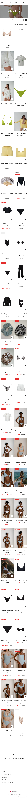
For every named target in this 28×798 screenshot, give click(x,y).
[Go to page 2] (17, 740)
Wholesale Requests (7, 782)
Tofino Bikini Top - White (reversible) (7, 461)
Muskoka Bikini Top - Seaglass (7, 702)
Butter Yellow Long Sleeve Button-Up (21, 134)
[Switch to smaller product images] (26, 19)
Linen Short (21, 399)
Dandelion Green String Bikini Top (7, 134)
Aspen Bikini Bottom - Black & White (7, 285)
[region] (14, 758)
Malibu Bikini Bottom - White (7, 581)
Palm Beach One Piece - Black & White (7, 255)
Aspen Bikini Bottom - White (20, 491)
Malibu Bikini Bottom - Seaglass (21, 551)
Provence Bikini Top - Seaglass (20, 431)
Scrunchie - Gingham (21, 341)
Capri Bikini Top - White (21, 520)
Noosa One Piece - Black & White (21, 194)
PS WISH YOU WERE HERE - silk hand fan (7, 194)
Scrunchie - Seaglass (7, 341)
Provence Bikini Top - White (7, 521)
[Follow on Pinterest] (6, 787)
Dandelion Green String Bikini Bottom (21, 104)
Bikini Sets (7, 45)
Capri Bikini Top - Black (21, 640)
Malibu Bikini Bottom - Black (7, 641)
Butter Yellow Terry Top (21, 163)
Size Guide (4, 777)
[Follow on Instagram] (2, 787)
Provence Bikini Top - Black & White (20, 255)
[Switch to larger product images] (23, 19)
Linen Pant (20, 283)
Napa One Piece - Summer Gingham (20, 732)
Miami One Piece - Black (21, 314)
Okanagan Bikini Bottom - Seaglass (7, 732)
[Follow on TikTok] (9, 787)
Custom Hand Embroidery (7, 103)
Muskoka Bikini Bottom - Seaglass (20, 702)
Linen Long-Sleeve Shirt (7, 314)
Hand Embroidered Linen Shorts (7, 74)
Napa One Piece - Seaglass (7, 671)
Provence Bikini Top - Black (20, 611)
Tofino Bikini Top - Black (21, 580)
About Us (4, 780)
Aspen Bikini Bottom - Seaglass (7, 491)
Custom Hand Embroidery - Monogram (20, 26)
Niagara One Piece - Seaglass (21, 671)
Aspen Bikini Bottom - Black (7, 611)
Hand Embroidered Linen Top (21, 74)
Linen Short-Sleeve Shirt (7, 430)
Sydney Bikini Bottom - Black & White (21, 225)
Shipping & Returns (6, 774)
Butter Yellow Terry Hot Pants (7, 164)
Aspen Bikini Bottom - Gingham (7, 401)
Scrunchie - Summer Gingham (7, 371)
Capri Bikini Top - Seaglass (7, 551)
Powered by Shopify (17, 794)
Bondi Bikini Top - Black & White (7, 225)
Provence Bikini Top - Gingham (20, 371)
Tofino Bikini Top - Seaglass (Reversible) (21, 461)
